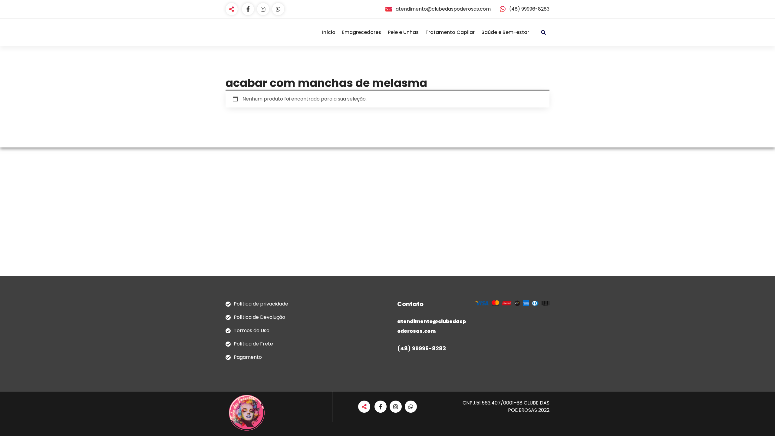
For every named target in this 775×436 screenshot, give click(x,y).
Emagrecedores (361, 32)
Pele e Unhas (403, 32)
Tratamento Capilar (450, 32)
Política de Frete (253, 343)
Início (328, 32)
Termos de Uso (251, 330)
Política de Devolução (259, 317)
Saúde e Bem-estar (505, 32)
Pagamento (248, 357)
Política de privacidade (261, 303)
